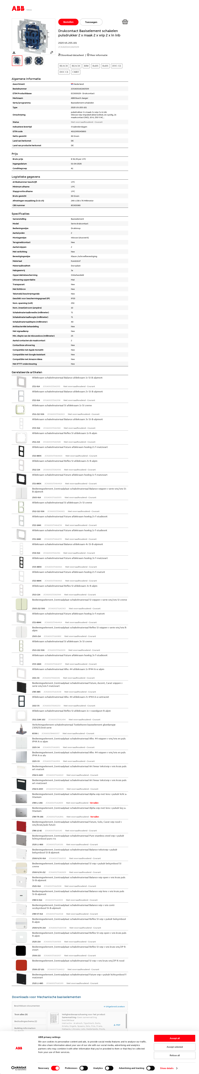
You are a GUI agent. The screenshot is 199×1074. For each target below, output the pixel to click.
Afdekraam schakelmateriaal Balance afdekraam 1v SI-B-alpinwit (67, 377)
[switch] (84, 1068)
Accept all (175, 1038)
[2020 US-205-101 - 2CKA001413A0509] (52, 52)
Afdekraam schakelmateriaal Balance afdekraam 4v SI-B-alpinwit (67, 544)
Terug (29, 10)
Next (53, 36)
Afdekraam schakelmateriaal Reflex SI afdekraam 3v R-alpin (64, 585)
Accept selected (175, 1047)
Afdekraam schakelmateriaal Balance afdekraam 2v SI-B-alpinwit (67, 391)
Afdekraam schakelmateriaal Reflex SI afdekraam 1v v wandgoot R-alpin (71, 710)
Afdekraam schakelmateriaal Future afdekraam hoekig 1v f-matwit (68, 613)
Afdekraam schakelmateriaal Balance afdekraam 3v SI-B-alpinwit (67, 419)
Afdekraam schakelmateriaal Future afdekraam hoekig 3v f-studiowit (70, 655)
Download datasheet (72, 55)
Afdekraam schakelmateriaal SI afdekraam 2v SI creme (62, 502)
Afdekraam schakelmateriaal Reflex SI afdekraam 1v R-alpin (64, 433)
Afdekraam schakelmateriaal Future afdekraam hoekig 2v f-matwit (68, 571)
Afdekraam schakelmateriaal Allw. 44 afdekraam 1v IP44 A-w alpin (68, 669)
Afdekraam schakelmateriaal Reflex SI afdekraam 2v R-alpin (64, 460)
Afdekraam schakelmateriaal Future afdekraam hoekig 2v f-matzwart (70, 447)
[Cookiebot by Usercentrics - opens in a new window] (19, 1068)
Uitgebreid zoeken (115, 1006)
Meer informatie (99, 55)
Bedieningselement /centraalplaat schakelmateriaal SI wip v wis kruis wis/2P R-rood (78, 960)
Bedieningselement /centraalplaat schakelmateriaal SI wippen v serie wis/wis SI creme (79, 599)
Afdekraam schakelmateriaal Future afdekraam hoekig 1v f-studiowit (69, 530)
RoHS (95, 66)
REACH (64, 66)
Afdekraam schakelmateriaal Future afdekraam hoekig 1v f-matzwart (70, 474)
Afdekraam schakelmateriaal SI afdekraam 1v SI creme (62, 405)
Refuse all (175, 1055)
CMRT (75, 72)
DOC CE (116, 66)
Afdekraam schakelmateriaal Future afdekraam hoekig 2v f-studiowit (70, 516)
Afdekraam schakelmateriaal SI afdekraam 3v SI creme (62, 641)
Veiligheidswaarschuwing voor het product (83, 1014)
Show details (166, 1068)
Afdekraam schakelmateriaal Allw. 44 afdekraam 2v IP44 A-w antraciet (70, 696)
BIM (86, 66)
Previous (13, 36)
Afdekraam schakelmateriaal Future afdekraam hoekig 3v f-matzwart (70, 558)
